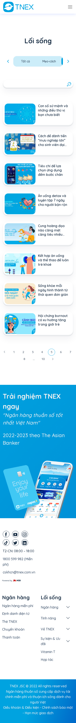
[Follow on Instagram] (24, 534)
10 (43, 359)
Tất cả (25, 61)
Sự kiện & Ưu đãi (50, 641)
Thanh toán (11, 637)
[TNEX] (24, 7)
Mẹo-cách (49, 61)
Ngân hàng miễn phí (17, 606)
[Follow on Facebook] (6, 534)
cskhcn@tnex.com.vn (19, 572)
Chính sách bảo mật (57, 707)
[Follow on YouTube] (15, 534)
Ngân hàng (49, 607)
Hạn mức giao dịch (39, 713)
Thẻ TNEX (9, 621)
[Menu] (70, 7)
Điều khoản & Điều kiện (21, 707)
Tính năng (48, 618)
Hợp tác (47, 659)
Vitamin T (48, 652)
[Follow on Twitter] (15, 542)
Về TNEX (47, 629)
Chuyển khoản (13, 629)
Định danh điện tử (15, 613)
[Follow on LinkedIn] (24, 542)
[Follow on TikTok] (6, 542)
